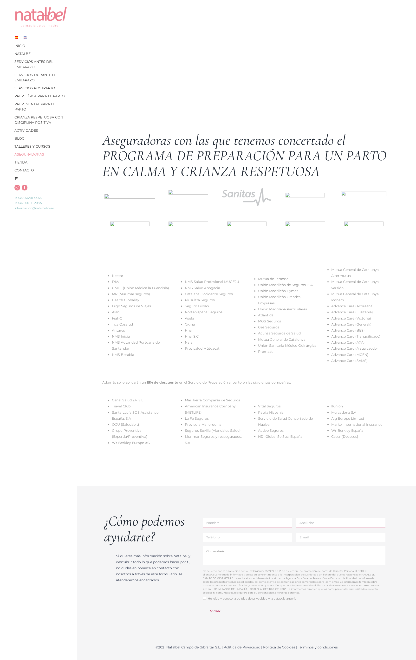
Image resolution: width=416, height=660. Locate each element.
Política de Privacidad (242, 647)
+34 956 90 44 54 (30, 198)
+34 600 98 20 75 (30, 203)
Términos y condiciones (318, 647)
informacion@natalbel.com (34, 208)
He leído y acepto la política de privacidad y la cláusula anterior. (253, 598)
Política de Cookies (279, 647)
